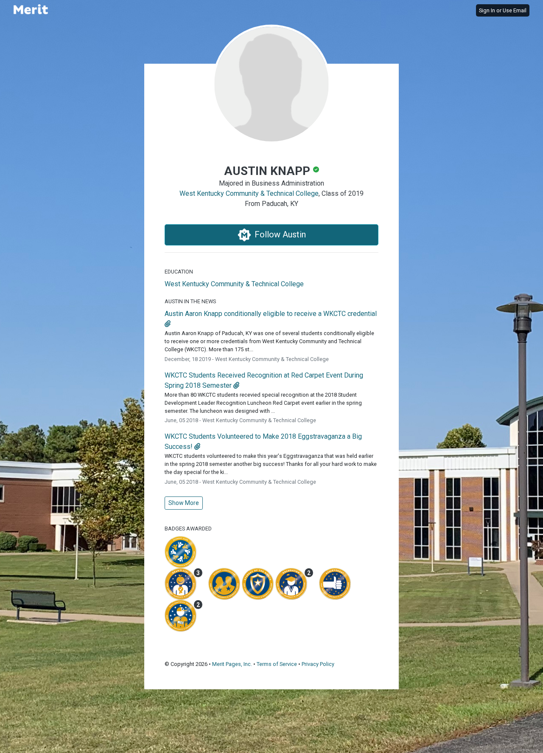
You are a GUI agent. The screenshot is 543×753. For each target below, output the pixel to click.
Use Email (514, 10)
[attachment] (168, 324)
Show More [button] (183, 502)
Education (179, 271)
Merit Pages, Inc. (232, 664)
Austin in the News (190, 301)
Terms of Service (277, 664)
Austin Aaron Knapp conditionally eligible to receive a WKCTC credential (271, 314)
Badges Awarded (188, 528)
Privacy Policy (318, 664)
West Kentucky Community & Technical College (249, 193)
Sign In (487, 10)
